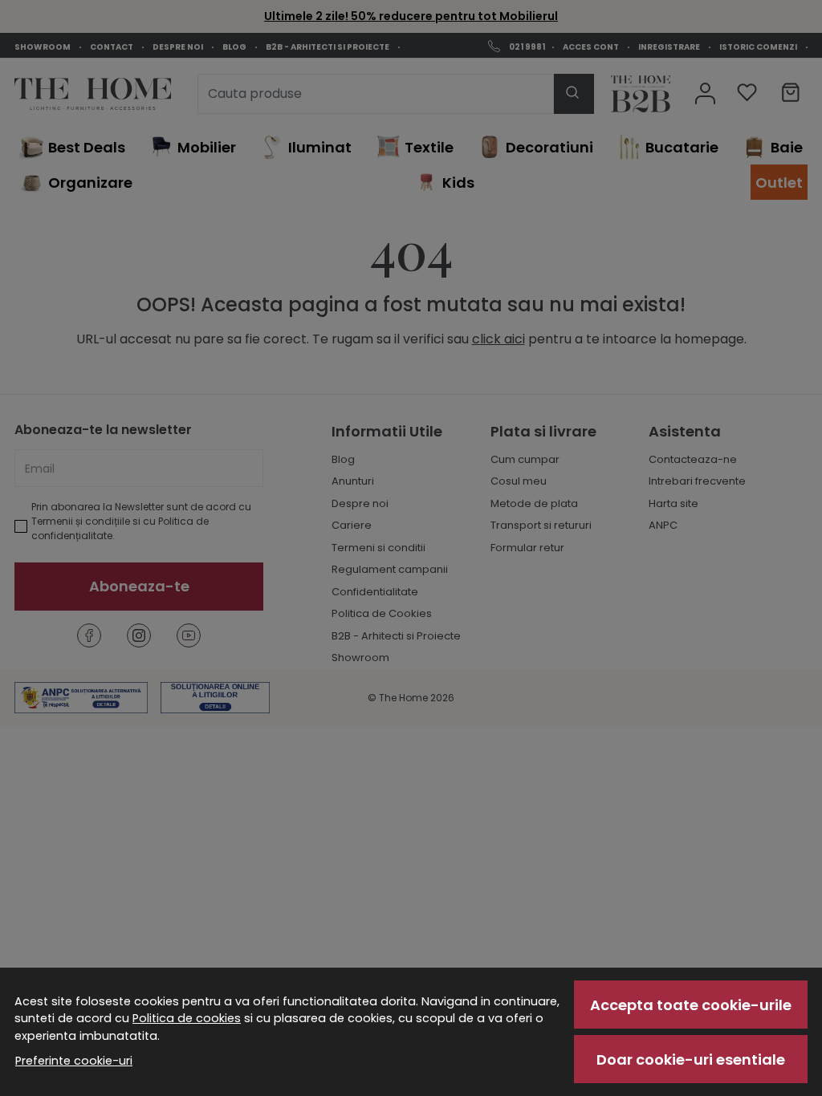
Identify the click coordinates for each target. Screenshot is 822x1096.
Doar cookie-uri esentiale (690, 1059)
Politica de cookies (186, 1018)
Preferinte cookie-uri (73, 1061)
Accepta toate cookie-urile (690, 1005)
